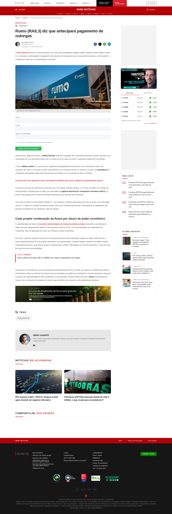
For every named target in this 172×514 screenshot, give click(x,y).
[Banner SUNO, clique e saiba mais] (63, 295)
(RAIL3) (23, 53)
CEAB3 (125, 111)
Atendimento (98, 453)
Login (66, 453)
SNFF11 (89, 13)
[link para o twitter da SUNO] (83, 489)
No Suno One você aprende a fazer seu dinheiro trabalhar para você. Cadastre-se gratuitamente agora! (59, 181)
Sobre (120, 441)
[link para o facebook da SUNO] (77, 489)
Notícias (17, 18)
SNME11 (96, 13)
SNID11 (83, 13)
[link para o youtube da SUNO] (95, 489)
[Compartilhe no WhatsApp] (104, 44)
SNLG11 (110, 13)
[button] (21, 9)
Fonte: (150, 123)
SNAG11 (68, 13)
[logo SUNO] (19, 3)
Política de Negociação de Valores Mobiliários (43, 464)
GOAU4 (125, 102)
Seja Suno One (69, 458)
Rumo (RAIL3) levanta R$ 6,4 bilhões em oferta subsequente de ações (49, 258)
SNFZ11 (61, 13)
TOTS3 (125, 98)
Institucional (38, 453)
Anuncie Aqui (98, 460)
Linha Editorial (152, 441)
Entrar (152, 3)
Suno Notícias (21, 440)
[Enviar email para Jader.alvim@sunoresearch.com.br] (34, 345)
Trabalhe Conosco (100, 466)
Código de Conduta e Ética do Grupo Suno (41, 461)
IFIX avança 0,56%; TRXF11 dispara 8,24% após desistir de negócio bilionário (36, 398)
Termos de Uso (38, 468)
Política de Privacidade (135, 441)
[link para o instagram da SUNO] (89, 489)
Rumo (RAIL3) (23, 26)
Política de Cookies (40, 458)
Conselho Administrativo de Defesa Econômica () (62, 224)
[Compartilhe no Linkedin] (109, 44)
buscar (152, 9)
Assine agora (148, 454)
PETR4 (125, 116)
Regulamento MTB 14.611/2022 (75, 460)
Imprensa (96, 458)
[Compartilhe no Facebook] (95, 44)
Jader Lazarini (41, 335)
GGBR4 (125, 107)
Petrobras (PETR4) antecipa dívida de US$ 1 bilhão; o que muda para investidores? (86, 398)
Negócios (25, 18)
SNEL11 (75, 13)
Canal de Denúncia (100, 463)
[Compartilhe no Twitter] (100, 44)
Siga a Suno (97, 455)
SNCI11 (104, 13)
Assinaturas (69, 455)
